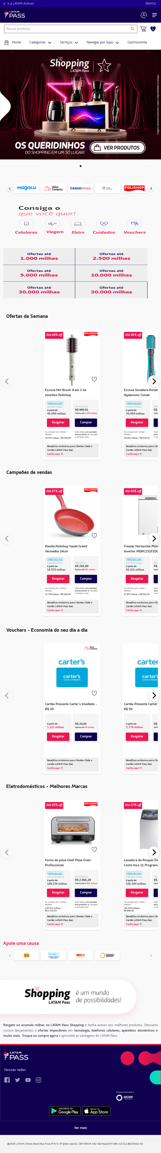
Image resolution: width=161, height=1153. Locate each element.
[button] (81, 166)
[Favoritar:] (95, 380)
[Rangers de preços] (39, 256)
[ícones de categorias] (26, 224)
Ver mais (80, 1128)
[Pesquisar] (132, 29)
